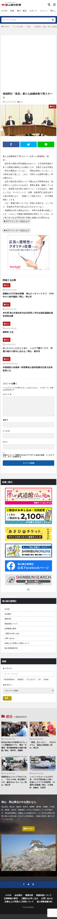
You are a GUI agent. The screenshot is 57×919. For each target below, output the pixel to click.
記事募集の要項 (10, 628)
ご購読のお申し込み (12, 633)
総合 (28, 27)
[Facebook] (11, 144)
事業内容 (8, 619)
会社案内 (8, 614)
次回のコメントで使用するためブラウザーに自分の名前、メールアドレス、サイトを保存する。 (28, 456)
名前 (5, 420)
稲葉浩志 (20, 679)
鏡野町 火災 (8, 332)
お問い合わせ (10, 638)
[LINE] (45, 144)
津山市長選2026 (9, 679)
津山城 (46, 679)
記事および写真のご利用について (17, 643)
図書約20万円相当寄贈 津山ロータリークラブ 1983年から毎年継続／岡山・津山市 (28, 295)
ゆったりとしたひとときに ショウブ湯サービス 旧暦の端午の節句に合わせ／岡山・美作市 (28, 349)
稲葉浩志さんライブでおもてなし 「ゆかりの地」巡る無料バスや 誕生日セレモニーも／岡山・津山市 (14, 781)
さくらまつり (31, 679)
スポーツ (33, 10)
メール (6, 431)
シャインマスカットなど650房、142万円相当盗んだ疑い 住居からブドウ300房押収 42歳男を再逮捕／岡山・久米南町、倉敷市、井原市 (42, 782)
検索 (6, 698)
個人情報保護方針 (11, 648)
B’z (40, 679)
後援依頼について (11, 624)
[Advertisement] (28, 50)
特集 (12, 10)
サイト (5, 442)
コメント (7, 394)
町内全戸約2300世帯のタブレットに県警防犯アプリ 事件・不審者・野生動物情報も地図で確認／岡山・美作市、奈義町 (14, 746)
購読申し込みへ (28, 828)
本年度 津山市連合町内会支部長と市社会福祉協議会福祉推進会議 (28, 314)
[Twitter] (28, 144)
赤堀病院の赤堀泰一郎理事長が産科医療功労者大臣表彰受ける (28, 369)
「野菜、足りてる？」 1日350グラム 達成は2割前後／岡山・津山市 (43, 745)
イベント (44, 10)
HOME (4, 10)
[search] (53, 19)
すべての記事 (18, 27)
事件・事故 (22, 10)
